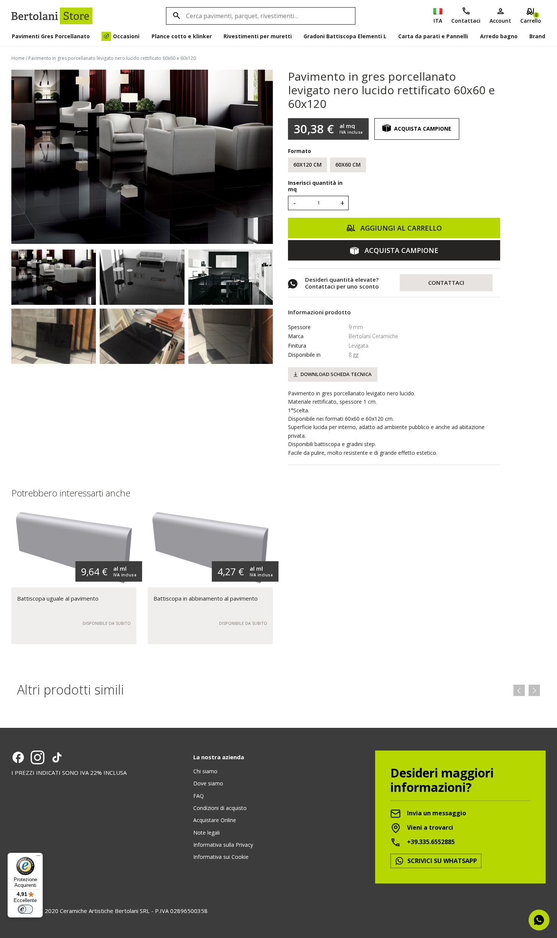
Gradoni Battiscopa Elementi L (345, 36)
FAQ (198, 795)
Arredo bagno (499, 36)
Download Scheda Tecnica (336, 374)
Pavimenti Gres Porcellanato (51, 36)
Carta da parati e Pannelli (433, 36)
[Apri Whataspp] (539, 920)
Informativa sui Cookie (221, 856)
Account (500, 20)
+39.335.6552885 (430, 842)
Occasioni (126, 36)
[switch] (25, 909)
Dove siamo (208, 783)
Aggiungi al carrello (400, 228)
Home (18, 58)
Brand (537, 36)
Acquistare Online (214, 820)
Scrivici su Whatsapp (441, 861)
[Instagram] (37, 757)
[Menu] (38, 857)
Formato (299, 151)
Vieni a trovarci (429, 827)
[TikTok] (57, 757)
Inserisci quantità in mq (315, 186)
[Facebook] (18, 757)
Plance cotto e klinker (182, 36)
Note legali (206, 832)
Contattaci (465, 20)
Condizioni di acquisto (220, 808)
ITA (437, 20)
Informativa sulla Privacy (223, 844)
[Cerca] (175, 16)
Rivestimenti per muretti (258, 36)
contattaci (446, 282)
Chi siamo (205, 771)
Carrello (530, 18)
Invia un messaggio (435, 813)
